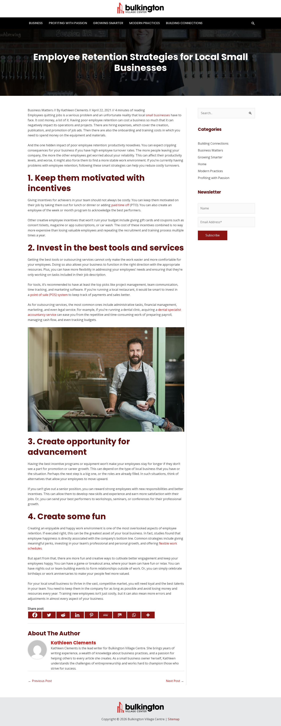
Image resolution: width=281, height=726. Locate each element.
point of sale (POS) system (49, 295)
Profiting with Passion (68, 23)
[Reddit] (63, 615)
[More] (148, 615)
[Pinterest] (91, 615)
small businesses (158, 115)
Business (36, 23)
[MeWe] (105, 615)
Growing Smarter (108, 23)
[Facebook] (34, 615)
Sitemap (173, 719)
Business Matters (40, 110)
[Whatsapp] (133, 615)
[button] (253, 23)
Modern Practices (144, 23)
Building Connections (184, 23)
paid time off (120, 205)
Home (202, 164)
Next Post (175, 681)
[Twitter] (49, 615)
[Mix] (119, 615)
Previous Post (40, 681)
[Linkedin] (77, 615)
